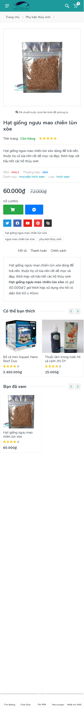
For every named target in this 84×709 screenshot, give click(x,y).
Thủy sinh (63, 177)
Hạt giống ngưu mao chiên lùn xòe (18, 434)
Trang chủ (12, 17)
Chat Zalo (25, 704)
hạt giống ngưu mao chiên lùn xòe (26, 233)
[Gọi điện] (42, 697)
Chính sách (58, 250)
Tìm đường (9, 704)
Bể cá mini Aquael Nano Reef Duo (20, 359)
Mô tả (22, 250)
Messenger (58, 704)
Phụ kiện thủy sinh (38, 17)
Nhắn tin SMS (74, 704)
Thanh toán (39, 250)
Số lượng (10, 201)
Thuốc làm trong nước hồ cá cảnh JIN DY (62, 359)
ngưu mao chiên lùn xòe (20, 239)
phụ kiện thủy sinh (50, 239)
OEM (45, 172)
